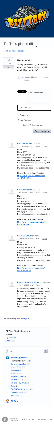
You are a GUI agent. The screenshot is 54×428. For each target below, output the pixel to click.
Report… (26, 80)
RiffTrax (14, 401)
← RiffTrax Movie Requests (13, 51)
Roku (13, 386)
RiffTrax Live (15, 380)
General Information (18, 364)
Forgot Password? (25, 120)
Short (8, 341)
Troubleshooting (17, 392)
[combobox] (25, 351)
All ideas (9, 335)
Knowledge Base (19, 357)
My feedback (11, 338)
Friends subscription (19, 361)
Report (44, 146)
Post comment (42, 131)
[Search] (46, 351)
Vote (8, 68)
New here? (34, 125)
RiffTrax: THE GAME (18, 383)
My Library (15, 373)
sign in (26, 319)
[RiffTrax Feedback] (27, 19)
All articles (15, 396)
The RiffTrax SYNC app (20, 389)
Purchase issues (17, 377)
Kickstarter (15, 370)
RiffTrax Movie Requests (18, 331)
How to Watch (16, 367)
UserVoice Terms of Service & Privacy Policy (36, 419)
